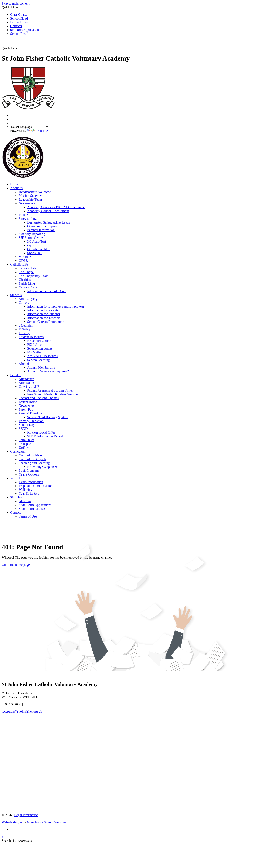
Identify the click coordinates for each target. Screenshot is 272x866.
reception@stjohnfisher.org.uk (22, 711)
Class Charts (18, 14)
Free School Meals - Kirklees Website (52, 394)
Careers (24, 302)
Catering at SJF (29, 386)
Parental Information (41, 230)
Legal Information (26, 815)
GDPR (23, 260)
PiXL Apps (34, 344)
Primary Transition (31, 421)
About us (16, 188)
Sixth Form (17, 497)
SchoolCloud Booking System (47, 417)
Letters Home (19, 22)
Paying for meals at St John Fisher (50, 390)
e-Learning (26, 325)
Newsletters (26, 405)
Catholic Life (19, 264)
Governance (27, 203)
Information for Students (43, 314)
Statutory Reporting (32, 234)
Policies (24, 215)
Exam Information (31, 482)
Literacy (24, 333)
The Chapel (26, 272)
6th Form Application (24, 30)
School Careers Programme (45, 321)
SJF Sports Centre (31, 237)
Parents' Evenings (30, 413)
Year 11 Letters (29, 493)
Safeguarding (28, 218)
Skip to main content (15, 3)
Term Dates (26, 440)
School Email (19, 33)
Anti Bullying (28, 299)
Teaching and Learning (34, 463)
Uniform (24, 447)
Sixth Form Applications (35, 505)
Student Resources (31, 337)
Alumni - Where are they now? (48, 371)
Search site (9, 840)
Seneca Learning (38, 360)
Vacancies (25, 257)
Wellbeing (25, 489)
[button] (20, 48)
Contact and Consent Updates (39, 398)
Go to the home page (16, 565)
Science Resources (39, 348)
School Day (27, 425)
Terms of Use (28, 516)
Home (14, 184)
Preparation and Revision (35, 486)
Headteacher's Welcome (35, 192)
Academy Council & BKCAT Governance (56, 207)
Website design (12, 822)
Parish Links (27, 283)
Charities (25, 279)
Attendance (26, 379)
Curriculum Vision (31, 455)
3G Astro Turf (36, 241)
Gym (30, 245)
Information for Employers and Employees (55, 306)
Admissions (26, 383)
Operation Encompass (42, 226)
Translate (42, 131)
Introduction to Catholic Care (46, 291)
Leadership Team (30, 199)
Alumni (24, 363)
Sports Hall (34, 253)
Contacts (16, 26)
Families (15, 375)
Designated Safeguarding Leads (48, 222)
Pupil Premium (29, 470)
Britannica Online (39, 341)
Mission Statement (31, 195)
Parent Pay (26, 409)
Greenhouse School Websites (46, 822)
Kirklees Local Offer (41, 432)
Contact (15, 512)
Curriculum (18, 451)
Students (16, 295)
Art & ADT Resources (42, 356)
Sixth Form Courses (32, 509)
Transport (25, 444)
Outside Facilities (38, 249)
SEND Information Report (45, 436)
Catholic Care (28, 287)
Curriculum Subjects (32, 459)
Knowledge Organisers (42, 467)
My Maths (34, 352)
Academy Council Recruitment (48, 211)
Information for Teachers (43, 318)
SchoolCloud (19, 18)
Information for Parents (42, 310)
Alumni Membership (41, 367)
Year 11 (15, 478)
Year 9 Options (29, 474)
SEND (23, 428)
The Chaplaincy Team (33, 276)
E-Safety (24, 329)
